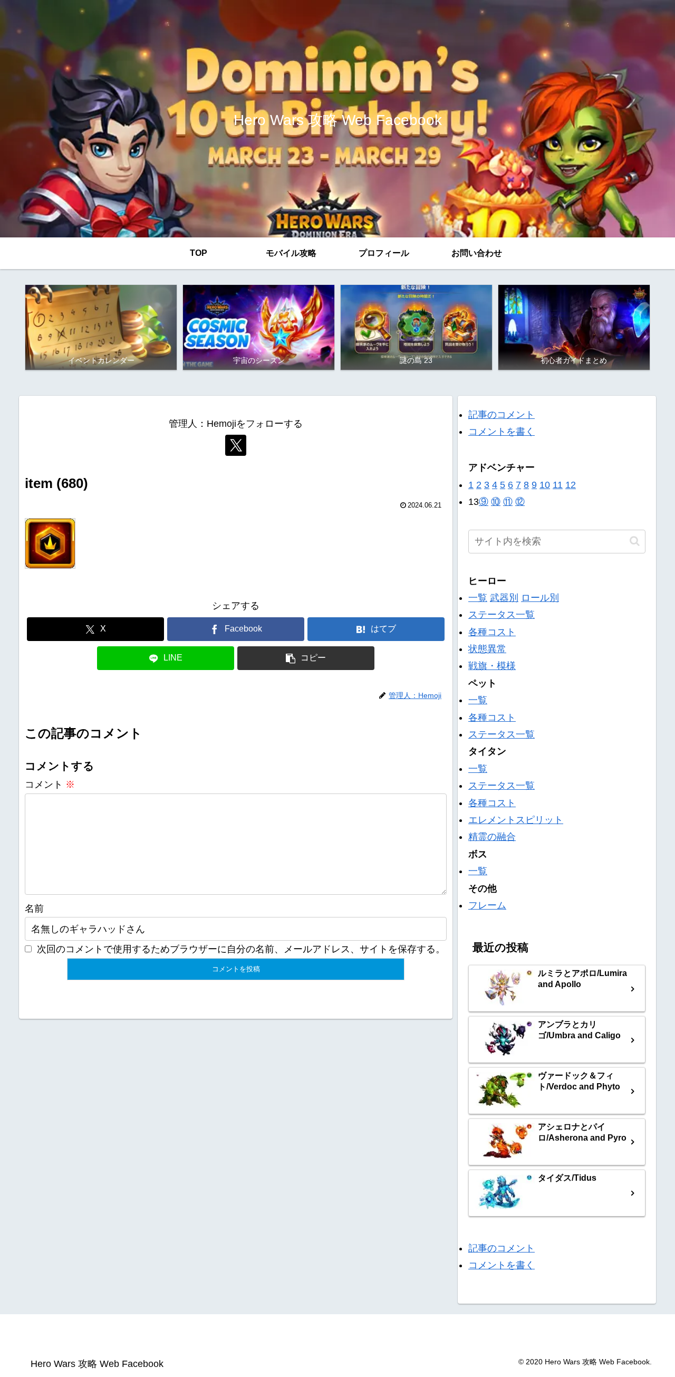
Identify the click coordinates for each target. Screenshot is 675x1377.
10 (544, 485)
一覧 (477, 597)
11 (558, 485)
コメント (50, 784)
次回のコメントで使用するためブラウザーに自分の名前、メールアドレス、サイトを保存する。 (241, 949)
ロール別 (540, 597)
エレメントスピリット (515, 820)
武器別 (504, 597)
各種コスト (492, 632)
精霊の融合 (492, 836)
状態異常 (487, 649)
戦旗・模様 (492, 666)
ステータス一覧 (501, 614)
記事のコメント (501, 414)
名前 (34, 908)
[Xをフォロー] (235, 445)
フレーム (487, 905)
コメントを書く (501, 431)
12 (570, 485)
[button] (305, 658)
